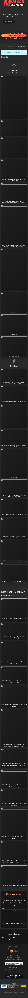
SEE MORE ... (8, 21)
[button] (2, 3)
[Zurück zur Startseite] (14, 3)
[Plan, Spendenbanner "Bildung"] (14, 986)
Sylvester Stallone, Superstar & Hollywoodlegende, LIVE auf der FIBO (14, 902)
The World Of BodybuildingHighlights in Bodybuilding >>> (14, 957)
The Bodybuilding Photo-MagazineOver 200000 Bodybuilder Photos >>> (14, 970)
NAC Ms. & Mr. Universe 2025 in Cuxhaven (14, 560)
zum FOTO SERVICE (13, 35)
